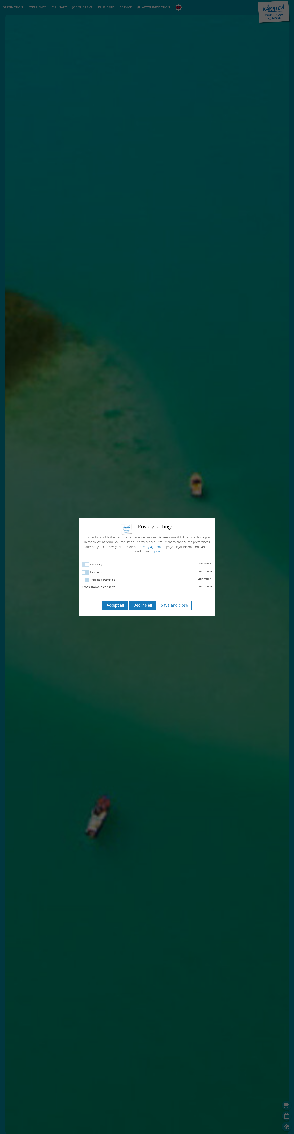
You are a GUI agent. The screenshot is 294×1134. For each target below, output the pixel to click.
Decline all (142, 605)
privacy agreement (152, 547)
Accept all (115, 605)
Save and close (174, 605)
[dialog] (147, 567)
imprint (156, 551)
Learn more (204, 563)
